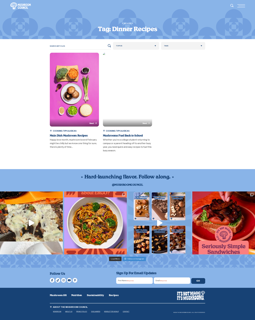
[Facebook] (52, 280)
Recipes (114, 295)
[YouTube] (69, 280)
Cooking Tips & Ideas (64, 131)
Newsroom (57, 311)
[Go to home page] (191, 295)
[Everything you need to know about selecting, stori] (159, 222)
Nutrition (76, 295)
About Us (68, 311)
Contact (126, 311)
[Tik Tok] (58, 280)
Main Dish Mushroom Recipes (69, 135)
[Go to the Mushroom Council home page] (20, 5)
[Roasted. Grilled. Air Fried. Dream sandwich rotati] (31, 222)
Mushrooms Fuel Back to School (123, 135)
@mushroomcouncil (127, 185)
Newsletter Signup (111, 311)
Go (198, 281)
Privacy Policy (81, 311)
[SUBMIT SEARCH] (109, 45)
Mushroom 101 (58, 295)
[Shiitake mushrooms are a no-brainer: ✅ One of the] (95, 222)
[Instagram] (63, 280)
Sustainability (95, 295)
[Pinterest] (75, 280)
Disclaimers (95, 311)
